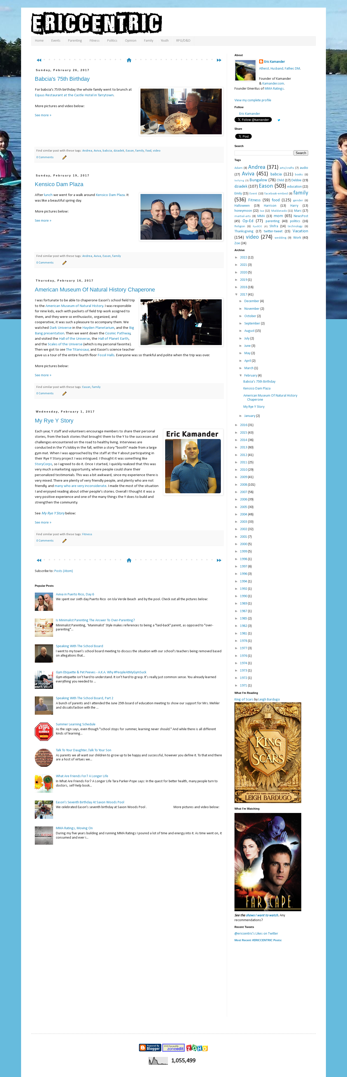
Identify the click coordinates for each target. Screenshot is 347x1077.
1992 (244, 589)
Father (289, 69)
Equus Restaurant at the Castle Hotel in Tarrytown (74, 95)
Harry (294, 206)
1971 (244, 686)
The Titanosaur (77, 350)
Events (55, 41)
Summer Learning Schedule (76, 724)
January (250, 416)
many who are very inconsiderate (80, 486)
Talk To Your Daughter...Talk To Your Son (83, 750)
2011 (244, 462)
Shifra (274, 226)
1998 (244, 559)
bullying (239, 180)
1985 (244, 619)
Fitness (95, 41)
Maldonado (279, 211)
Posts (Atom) (63, 571)
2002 (244, 529)
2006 (244, 499)
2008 (244, 485)
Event (253, 193)
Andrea (87, 150)
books (299, 174)
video (156, 150)
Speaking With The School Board (79, 646)
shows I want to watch (262, 915)
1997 (244, 566)
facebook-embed (276, 193)
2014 (244, 440)
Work (297, 238)
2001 (244, 537)
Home (39, 41)
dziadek (119, 150)
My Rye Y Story (54, 420)
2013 (244, 447)
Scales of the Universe (65, 344)
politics (295, 221)
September (252, 323)
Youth (165, 41)
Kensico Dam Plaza (59, 184)
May (247, 353)
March (249, 368)
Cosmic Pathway (118, 333)
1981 (244, 633)
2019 (244, 280)
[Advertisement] (131, 50)
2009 (244, 477)
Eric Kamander (274, 62)
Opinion (130, 41)
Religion (239, 226)
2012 (244, 455)
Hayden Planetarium (98, 328)
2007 (244, 492)
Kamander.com (273, 84)
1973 (244, 671)
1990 (244, 596)
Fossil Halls (106, 355)
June (247, 346)
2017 (244, 295)
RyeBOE (257, 226)
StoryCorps (43, 464)
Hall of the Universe (74, 339)
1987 (244, 611)
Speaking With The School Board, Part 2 (84, 698)
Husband (277, 69)
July (247, 338)
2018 (244, 287)
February (251, 376)
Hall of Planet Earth (113, 339)
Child (280, 180)
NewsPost (301, 216)
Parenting (75, 41)
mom (278, 216)
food (148, 150)
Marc (298, 211)
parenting (273, 221)
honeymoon (243, 211)
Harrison (270, 206)
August (249, 331)
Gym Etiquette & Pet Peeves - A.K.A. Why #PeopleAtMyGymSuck (101, 672)
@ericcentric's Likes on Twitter (256, 934)
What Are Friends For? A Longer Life (82, 776)
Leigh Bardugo (269, 699)
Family (148, 41)
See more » (43, 115)
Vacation (300, 231)
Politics (112, 41)
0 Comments (45, 157)
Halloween (242, 206)
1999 (244, 551)
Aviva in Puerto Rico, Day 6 (75, 594)
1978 (244, 641)
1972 (244, 678)
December (252, 301)
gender (298, 200)
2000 (244, 544)
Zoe (237, 243)
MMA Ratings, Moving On (74, 828)
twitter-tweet (273, 231)
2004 (244, 514)
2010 (244, 470)
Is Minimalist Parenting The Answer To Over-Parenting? (95, 620)
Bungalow (258, 180)
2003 (244, 522)
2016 (244, 425)
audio (304, 168)
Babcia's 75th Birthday (62, 79)
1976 (244, 656)
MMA (261, 216)
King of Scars (244, 699)
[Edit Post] (64, 157)
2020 (244, 272)
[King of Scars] (267, 802)
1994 (244, 581)
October (250, 316)
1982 (244, 626)
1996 (244, 574)
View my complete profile (252, 100)
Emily (238, 193)
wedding (280, 237)
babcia (107, 150)
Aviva (97, 150)
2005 (244, 507)
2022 (244, 257)
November (252, 309)
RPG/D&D (183, 41)
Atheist (264, 69)
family (139, 150)
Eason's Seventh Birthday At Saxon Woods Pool (90, 802)
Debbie (296, 180)
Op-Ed (248, 221)
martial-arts (242, 216)
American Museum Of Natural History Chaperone (95, 289)
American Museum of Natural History (74, 306)
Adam (238, 168)
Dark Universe (61, 328)
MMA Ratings (274, 89)
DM (297, 69)
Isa (262, 211)
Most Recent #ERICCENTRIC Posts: (258, 940)
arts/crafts (287, 168)
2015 (244, 433)
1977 (244, 648)
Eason (130, 150)
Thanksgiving (244, 231)
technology (295, 226)
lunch (48, 195)
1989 (244, 604)
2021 (244, 265)
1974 (244, 663)
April (248, 361)
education (294, 187)
